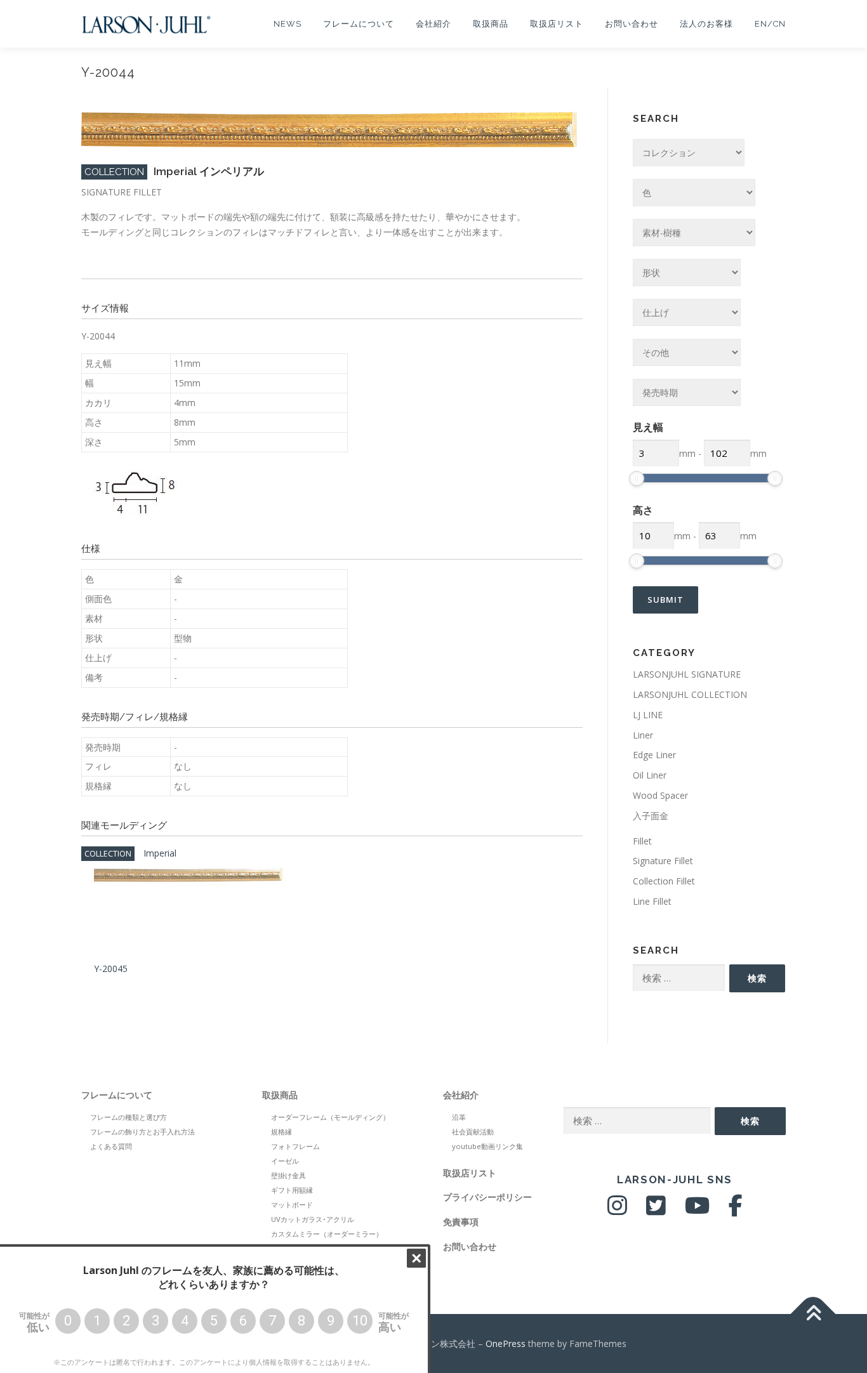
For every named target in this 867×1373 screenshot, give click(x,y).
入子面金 (650, 816)
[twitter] (656, 1210)
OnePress (506, 1343)
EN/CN (770, 24)
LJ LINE (648, 715)
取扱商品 (490, 24)
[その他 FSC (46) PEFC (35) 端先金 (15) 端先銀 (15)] (687, 352)
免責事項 (461, 1222)
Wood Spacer (660, 795)
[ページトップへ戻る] (813, 1313)
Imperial (159, 853)
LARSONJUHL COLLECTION (690, 694)
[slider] (636, 478)
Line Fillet (652, 901)
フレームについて (358, 24)
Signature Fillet (663, 861)
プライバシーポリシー (487, 1197)
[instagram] (617, 1210)
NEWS (287, 24)
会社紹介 (433, 24)
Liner (643, 735)
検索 (757, 978)
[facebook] (736, 1210)
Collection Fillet (664, 881)
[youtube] (697, 1210)
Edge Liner (654, 755)
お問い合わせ (631, 24)
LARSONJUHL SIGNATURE (687, 674)
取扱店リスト (556, 24)
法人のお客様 (706, 24)
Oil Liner (649, 775)
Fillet (642, 841)
